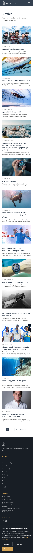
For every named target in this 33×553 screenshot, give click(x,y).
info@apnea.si (6, 496)
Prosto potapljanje (7, 469)
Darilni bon (5, 478)
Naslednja (23, 429)
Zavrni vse (19, 544)
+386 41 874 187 (6, 499)
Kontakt (4, 487)
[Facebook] (6, 521)
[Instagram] (3, 521)
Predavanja (5, 475)
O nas (3, 484)
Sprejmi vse (7, 549)
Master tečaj (5, 466)
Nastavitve (7, 544)
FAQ (3, 481)
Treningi (4, 472)
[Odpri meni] (29, 3)
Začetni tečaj (5, 460)
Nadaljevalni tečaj (7, 463)
